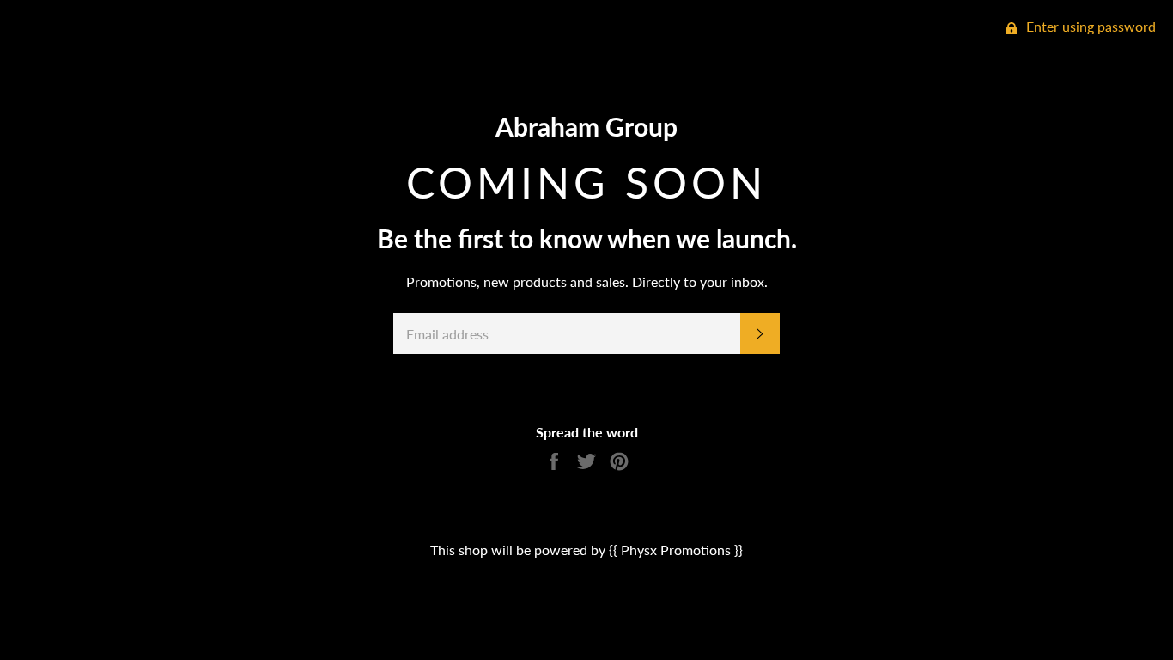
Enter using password (1089, 26)
